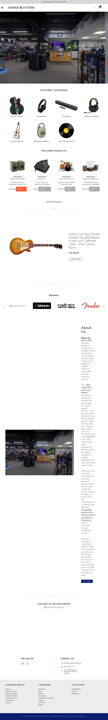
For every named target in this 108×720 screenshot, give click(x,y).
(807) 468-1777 (69, 667)
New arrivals (42, 696)
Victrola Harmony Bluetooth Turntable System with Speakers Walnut (90, 185)
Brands (40, 705)
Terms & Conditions (11, 696)
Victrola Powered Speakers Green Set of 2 (17, 184)
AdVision (67, 716)
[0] (99, 8)
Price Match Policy (11, 698)
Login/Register (76, 689)
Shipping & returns (11, 694)
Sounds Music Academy (46, 698)
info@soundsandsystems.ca (73, 663)
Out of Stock (20, 189)
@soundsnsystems (54, 607)
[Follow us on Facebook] (27, 664)
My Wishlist (75, 694)
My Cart (74, 691)
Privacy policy (9, 700)
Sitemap (8, 702)
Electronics (41, 689)
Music (40, 691)
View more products (54, 202)
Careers (41, 700)
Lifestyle (41, 694)
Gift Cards (41, 702)
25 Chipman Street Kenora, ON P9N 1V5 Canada (71, 671)
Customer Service (11, 691)
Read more (87, 581)
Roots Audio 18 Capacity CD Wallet (42, 183)
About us (8, 689)
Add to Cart (42, 189)
